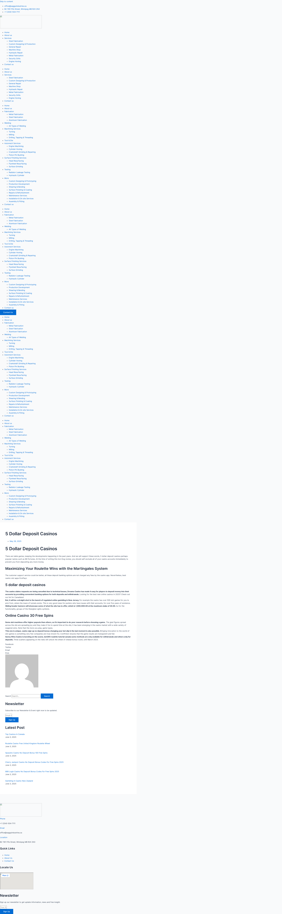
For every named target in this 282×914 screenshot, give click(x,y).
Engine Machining (16, 146)
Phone (2, 819)
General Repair (15, 47)
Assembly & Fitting (16, 201)
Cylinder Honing (15, 149)
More (6, 178)
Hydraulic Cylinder (16, 175)
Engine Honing (15, 61)
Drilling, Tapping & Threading (21, 137)
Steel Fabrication (16, 41)
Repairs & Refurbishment (19, 193)
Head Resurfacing (16, 161)
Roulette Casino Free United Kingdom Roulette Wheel (27, 743)
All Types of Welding (17, 126)
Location (3, 837)
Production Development (19, 184)
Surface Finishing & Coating (20, 190)
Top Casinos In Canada (15, 734)
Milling (11, 135)
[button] (68, 644)
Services (7, 38)
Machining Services (12, 129)
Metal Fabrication (16, 55)
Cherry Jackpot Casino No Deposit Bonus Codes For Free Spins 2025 (34, 762)
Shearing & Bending (17, 187)
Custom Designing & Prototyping (22, 181)
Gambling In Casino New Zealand (19, 781)
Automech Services (12, 143)
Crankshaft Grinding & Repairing (22, 152)
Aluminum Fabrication (18, 120)
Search (8, 696)
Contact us (9, 64)
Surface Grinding (16, 166)
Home (6, 32)
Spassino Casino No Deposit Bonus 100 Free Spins (26, 753)
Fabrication (9, 111)
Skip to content (6, 1)
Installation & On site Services (21, 198)
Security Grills (14, 58)
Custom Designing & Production (22, 44)
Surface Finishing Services (15, 158)
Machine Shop (15, 50)
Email (2, 828)
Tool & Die (8, 140)
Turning (12, 132)
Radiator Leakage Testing (19, 172)
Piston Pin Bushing (16, 155)
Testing (7, 169)
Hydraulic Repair (16, 53)
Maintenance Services (18, 195)
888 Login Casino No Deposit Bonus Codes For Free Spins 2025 (32, 771)
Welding (7, 123)
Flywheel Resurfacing (18, 164)
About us (8, 35)
